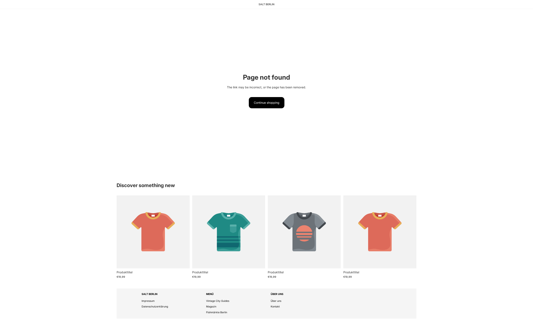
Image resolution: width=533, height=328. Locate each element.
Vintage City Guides (217, 300)
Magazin (211, 306)
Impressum (148, 300)
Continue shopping (266, 102)
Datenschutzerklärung (155, 306)
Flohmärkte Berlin (216, 312)
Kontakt (275, 306)
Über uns (276, 300)
